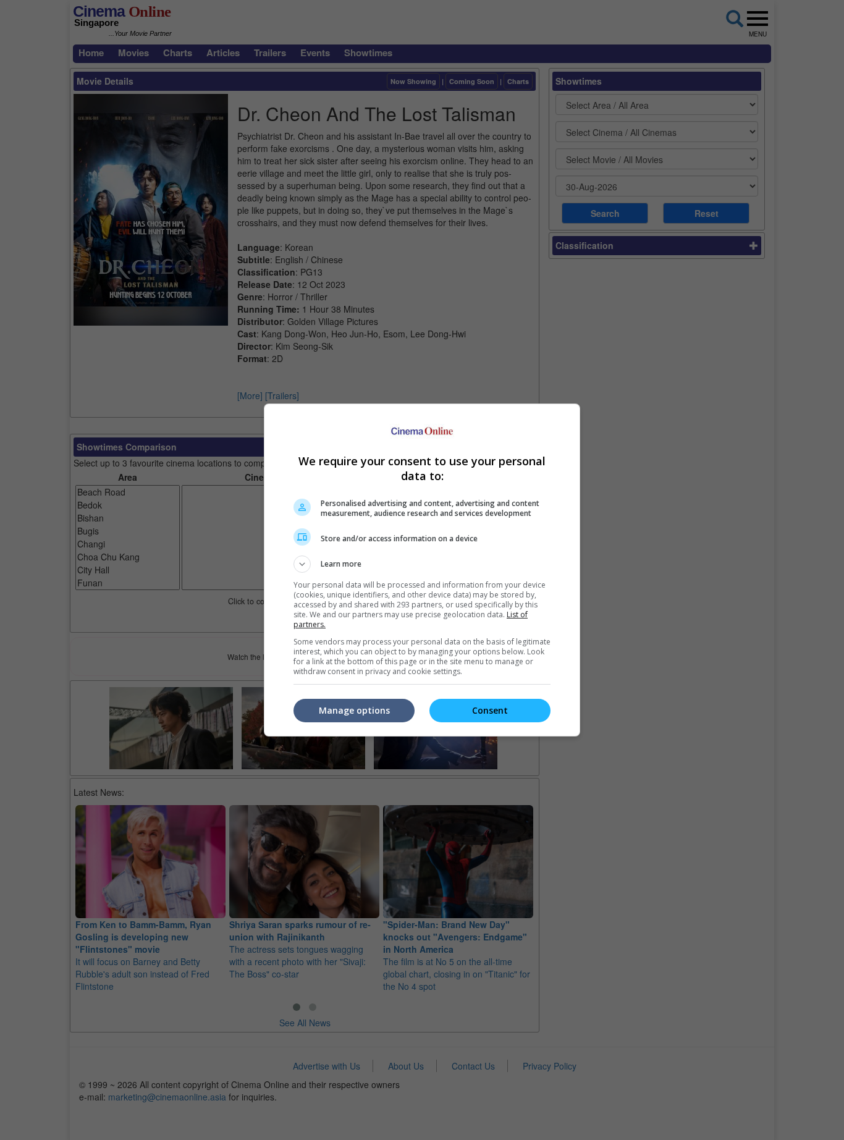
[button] (422, 564)
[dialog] (422, 570)
